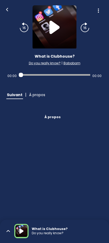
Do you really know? (45, 63)
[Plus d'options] (98, 10)
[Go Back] (7, 9)
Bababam (71, 63)
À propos (52, 117)
